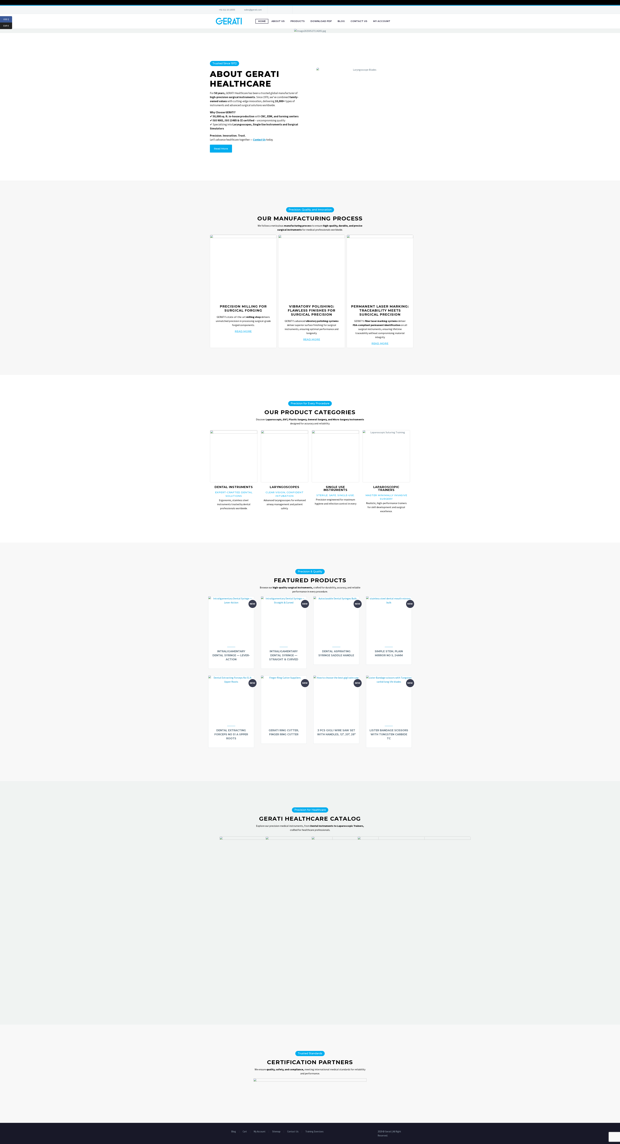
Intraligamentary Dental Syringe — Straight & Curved (283, 655)
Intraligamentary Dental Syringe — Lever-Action (231, 655)
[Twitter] (279, 9)
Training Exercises (314, 1131)
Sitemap (276, 1131)
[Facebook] (274, 9)
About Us (278, 21)
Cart (245, 1131)
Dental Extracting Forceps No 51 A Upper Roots (231, 734)
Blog (341, 21)
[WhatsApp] (284, 9)
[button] (616, 31)
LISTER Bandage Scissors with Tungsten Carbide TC (389, 734)
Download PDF (321, 21)
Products (297, 21)
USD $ (7, 19)
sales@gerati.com (253, 9)
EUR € (7, 25)
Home (262, 21)
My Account (381, 21)
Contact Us (359, 21)
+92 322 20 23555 (227, 9)
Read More (243, 331)
